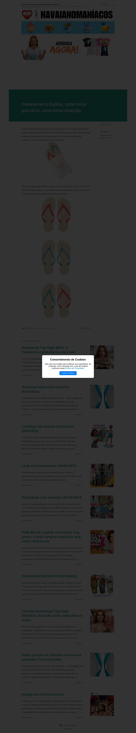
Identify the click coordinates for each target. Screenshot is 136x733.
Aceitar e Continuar (68, 373)
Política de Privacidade (74, 368)
